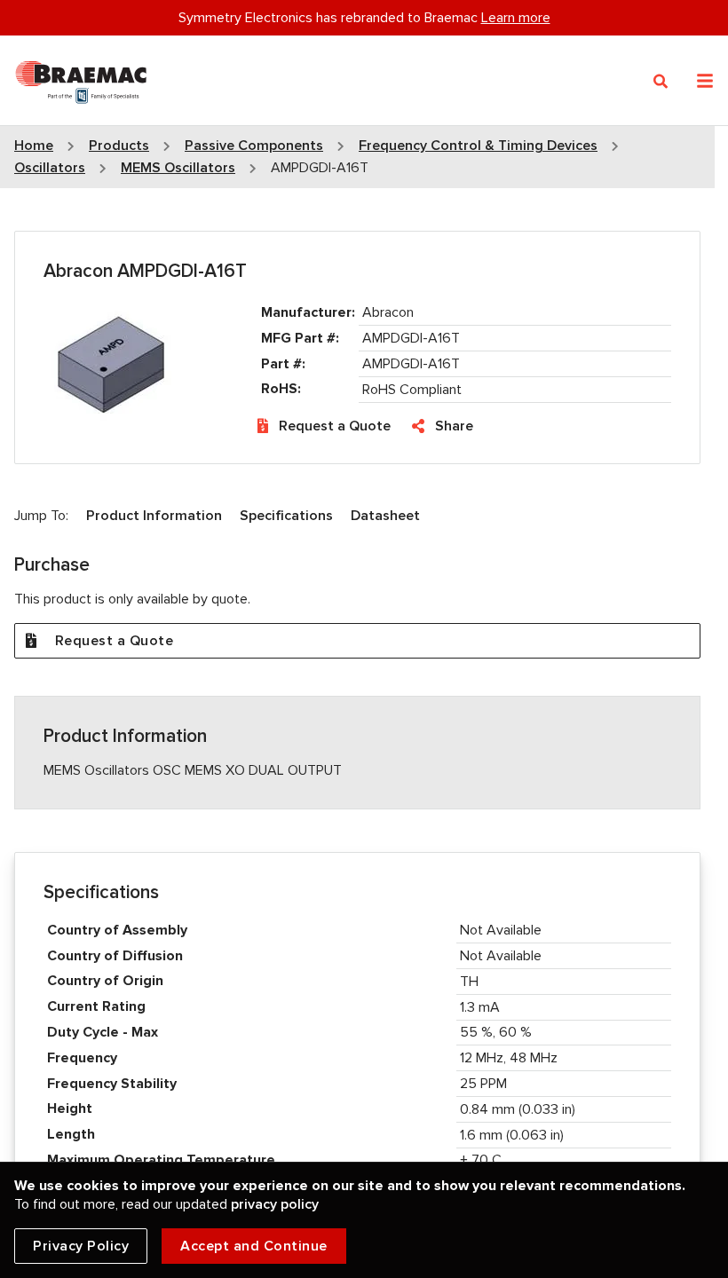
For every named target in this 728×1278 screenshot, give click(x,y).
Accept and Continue (254, 1246)
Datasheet (385, 516)
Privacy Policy (81, 1246)
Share (454, 426)
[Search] (661, 81)
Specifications (286, 516)
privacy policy (275, 1204)
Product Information (154, 516)
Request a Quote (335, 426)
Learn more (515, 18)
